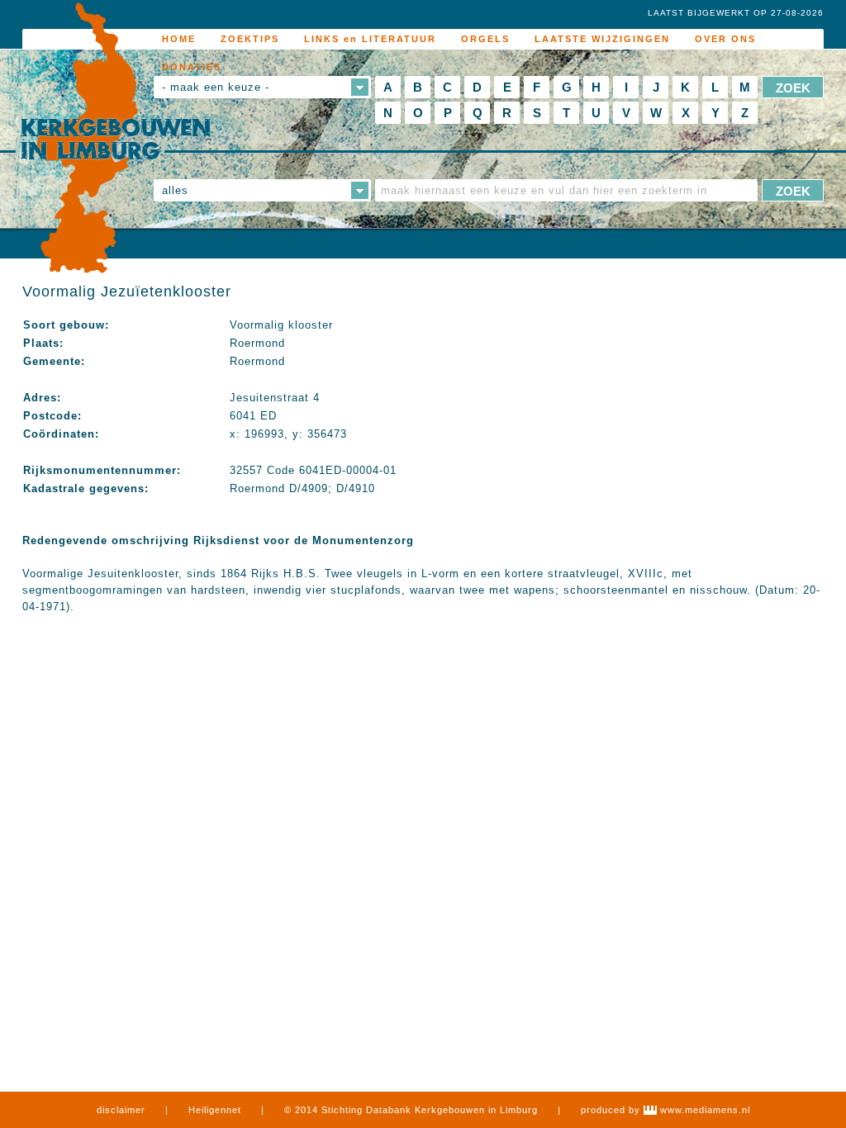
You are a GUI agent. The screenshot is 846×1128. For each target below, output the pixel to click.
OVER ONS (725, 39)
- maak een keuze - (215, 87)
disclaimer (121, 1110)
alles (175, 190)
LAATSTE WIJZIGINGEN (602, 39)
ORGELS (485, 39)
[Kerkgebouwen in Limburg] (115, 138)
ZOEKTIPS (250, 39)
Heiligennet (214, 1110)
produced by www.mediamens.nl (665, 1110)
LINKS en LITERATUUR (370, 39)
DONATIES (191, 67)
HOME (179, 39)
